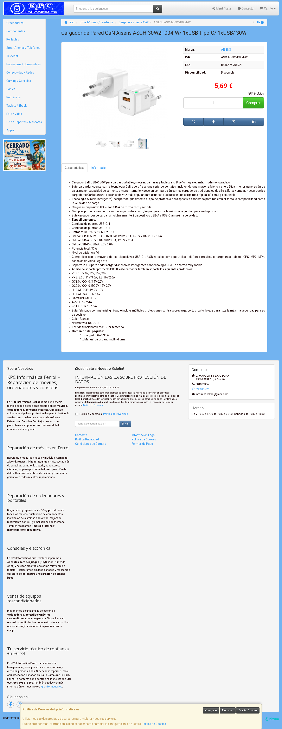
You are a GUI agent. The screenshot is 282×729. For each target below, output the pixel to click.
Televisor (12, 56)
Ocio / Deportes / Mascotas (24, 122)
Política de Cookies (154, 723)
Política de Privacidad (93, 405)
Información (99, 167)
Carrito (268, 8)
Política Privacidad (87, 439)
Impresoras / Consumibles (23, 64)
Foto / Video (14, 113)
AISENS (226, 49)
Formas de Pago (142, 443)
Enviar (125, 423)
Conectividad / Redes (20, 72)
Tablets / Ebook (16, 105)
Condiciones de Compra (90, 443)
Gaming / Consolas (18, 80)
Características (74, 167)
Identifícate (223, 8)
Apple (10, 130)
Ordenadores (15, 23)
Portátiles (12, 39)
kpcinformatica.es (51, 686)
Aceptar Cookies (247, 710)
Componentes (15, 31)
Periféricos (13, 97)
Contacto (247, 8)
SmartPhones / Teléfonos (23, 47)
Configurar (211, 710)
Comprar (253, 103)
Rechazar (227, 710)
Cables (10, 89)
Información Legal (143, 435)
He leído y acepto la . (104, 413)
